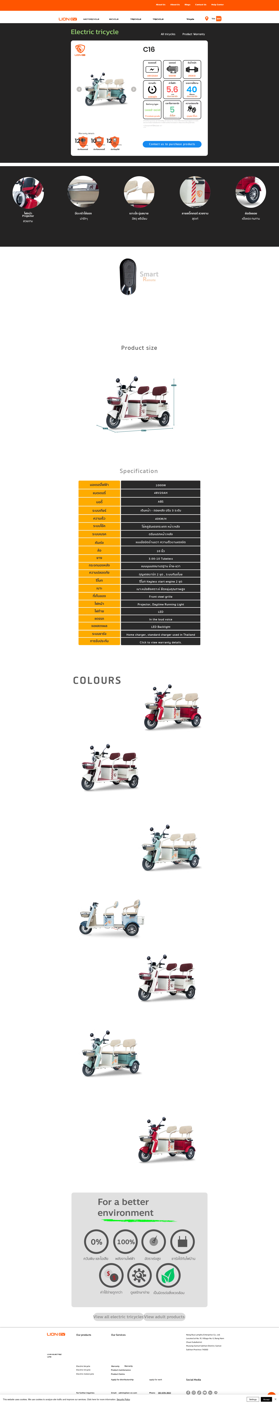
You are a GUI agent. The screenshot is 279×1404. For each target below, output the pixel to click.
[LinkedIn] (210, 1393)
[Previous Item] (79, 89)
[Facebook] (188, 1393)
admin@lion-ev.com (128, 1392)
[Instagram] (194, 1393)
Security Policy (123, 1399)
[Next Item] (133, 89)
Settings (253, 1399)
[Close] (275, 1399)
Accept (266, 1399)
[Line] (216, 1393)
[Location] (206, 18)
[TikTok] (199, 1393)
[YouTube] (205, 1393)
